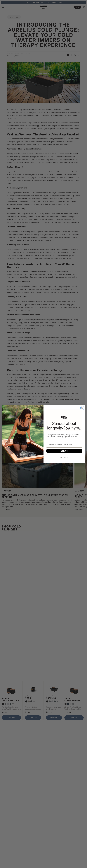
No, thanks (64, 457)
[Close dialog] (82, 408)
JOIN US (64, 451)
